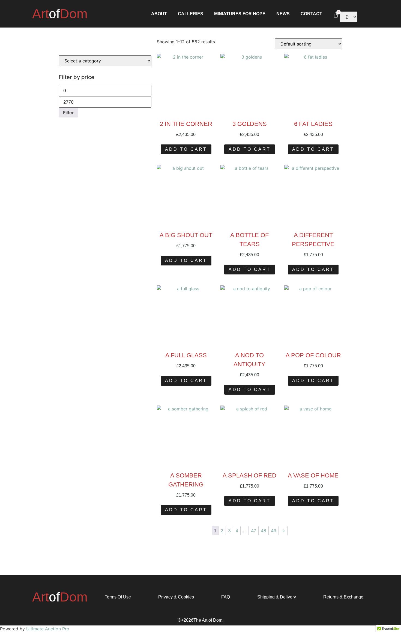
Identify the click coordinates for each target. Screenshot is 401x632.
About (159, 14)
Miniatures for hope (239, 14)
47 (253, 530)
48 (263, 530)
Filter (68, 112)
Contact (311, 14)
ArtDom (60, 14)
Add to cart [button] (186, 149)
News (283, 14)
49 (273, 530)
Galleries (190, 14)
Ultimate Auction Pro (47, 628)
